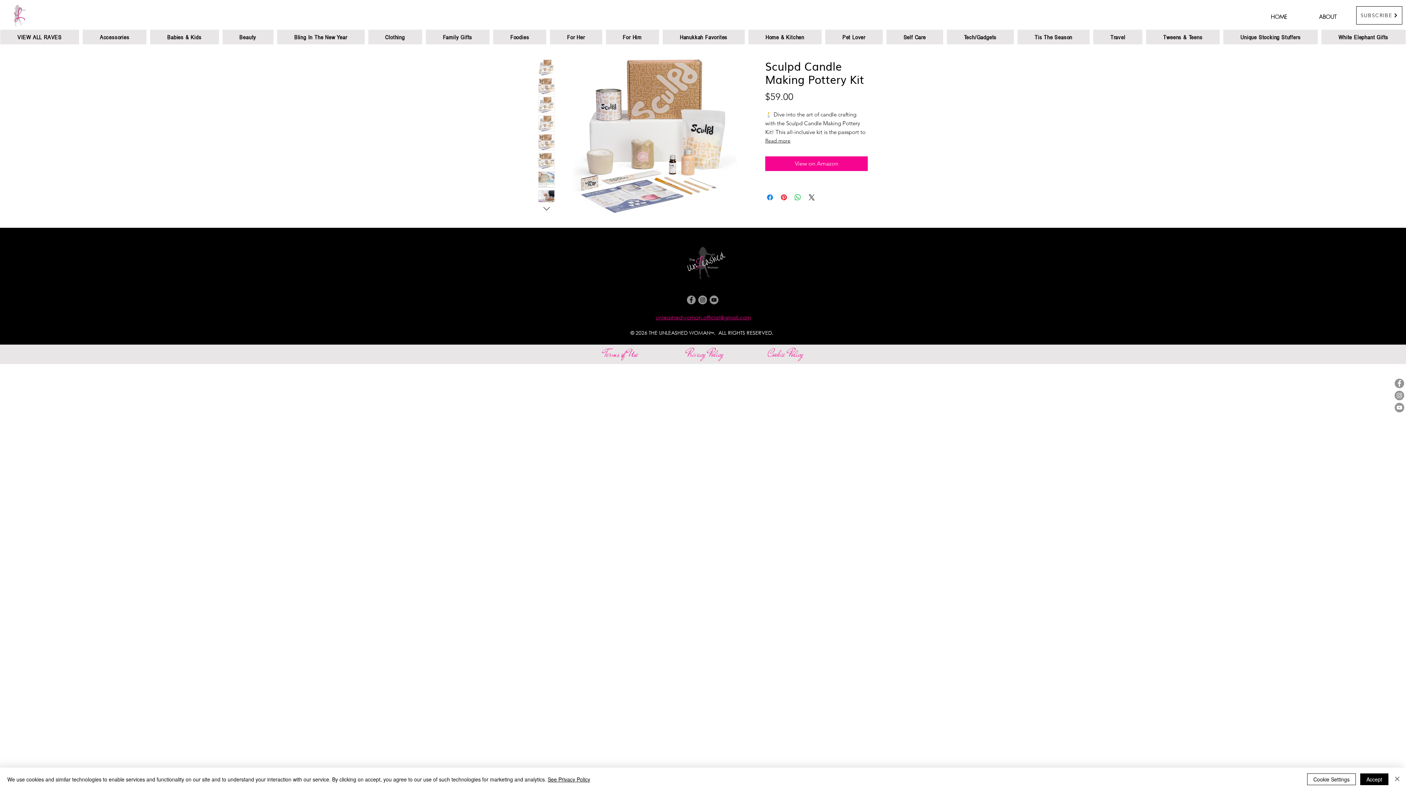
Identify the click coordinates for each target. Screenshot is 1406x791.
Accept (1374, 779)
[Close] (1397, 779)
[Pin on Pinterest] (784, 197)
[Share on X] (811, 197)
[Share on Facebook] (770, 197)
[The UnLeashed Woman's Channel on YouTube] (714, 300)
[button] (1379, 15)
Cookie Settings (1331, 779)
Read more (778, 140)
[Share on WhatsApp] (797, 197)
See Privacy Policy (569, 779)
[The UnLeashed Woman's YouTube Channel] (1399, 407)
